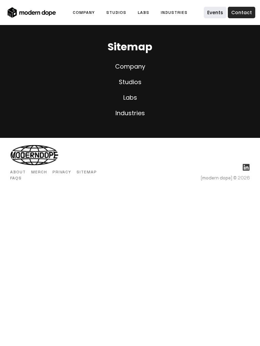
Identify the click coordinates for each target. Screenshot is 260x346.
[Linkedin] (246, 167)
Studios (116, 12)
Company (84, 12)
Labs (143, 12)
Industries (174, 12)
